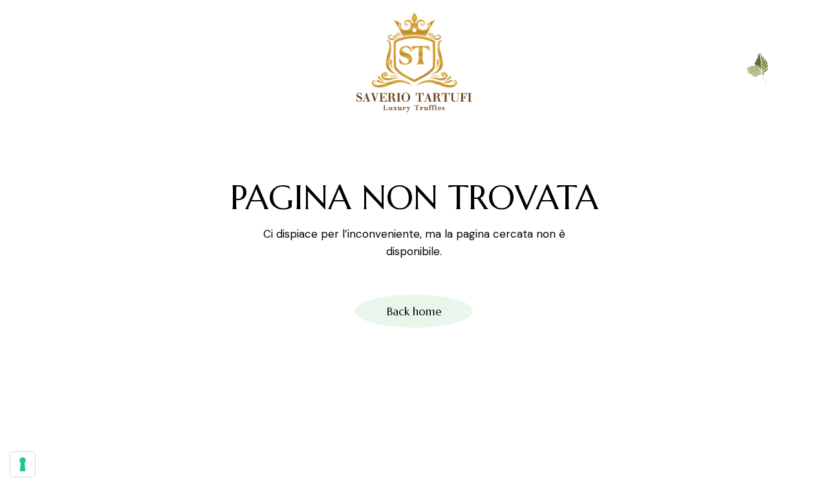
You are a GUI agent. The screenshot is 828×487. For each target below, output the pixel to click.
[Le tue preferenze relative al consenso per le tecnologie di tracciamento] (22, 464)
